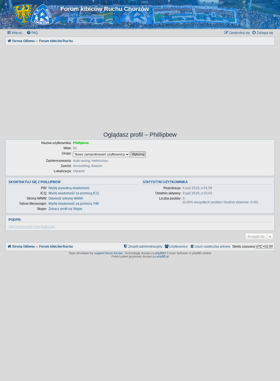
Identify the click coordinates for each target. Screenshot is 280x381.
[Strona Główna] (33, 14)
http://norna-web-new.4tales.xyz (31, 226)
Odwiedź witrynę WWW (65, 198)
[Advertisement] (140, 84)
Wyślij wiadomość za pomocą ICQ (73, 193)
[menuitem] (32, 33)
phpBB (159, 253)
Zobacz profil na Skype (65, 209)
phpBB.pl (162, 256)
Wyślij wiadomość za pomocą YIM (73, 204)
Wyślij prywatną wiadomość (68, 188)
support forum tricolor (108, 253)
